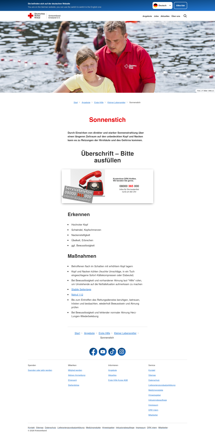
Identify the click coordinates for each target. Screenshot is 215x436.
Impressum (153, 405)
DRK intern (153, 410)
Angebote (147, 16)
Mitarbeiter (153, 414)
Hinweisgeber (154, 395)
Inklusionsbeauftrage (157, 400)
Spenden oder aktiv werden (40, 370)
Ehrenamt (72, 380)
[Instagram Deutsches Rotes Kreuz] (122, 352)
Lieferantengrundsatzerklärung (161, 385)
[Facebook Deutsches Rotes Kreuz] (93, 352)
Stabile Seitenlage (81, 289)
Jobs (156, 16)
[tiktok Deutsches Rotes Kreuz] (112, 352)
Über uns (175, 16)
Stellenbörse (73, 385)
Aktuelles (165, 16)
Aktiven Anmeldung (76, 375)
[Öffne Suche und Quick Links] (185, 16)
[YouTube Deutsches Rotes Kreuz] (103, 352)
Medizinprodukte (155, 390)
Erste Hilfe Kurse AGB (118, 380)
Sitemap (152, 375)
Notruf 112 (77, 294)
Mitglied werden (75, 370)
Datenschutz (154, 380)
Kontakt (151, 370)
